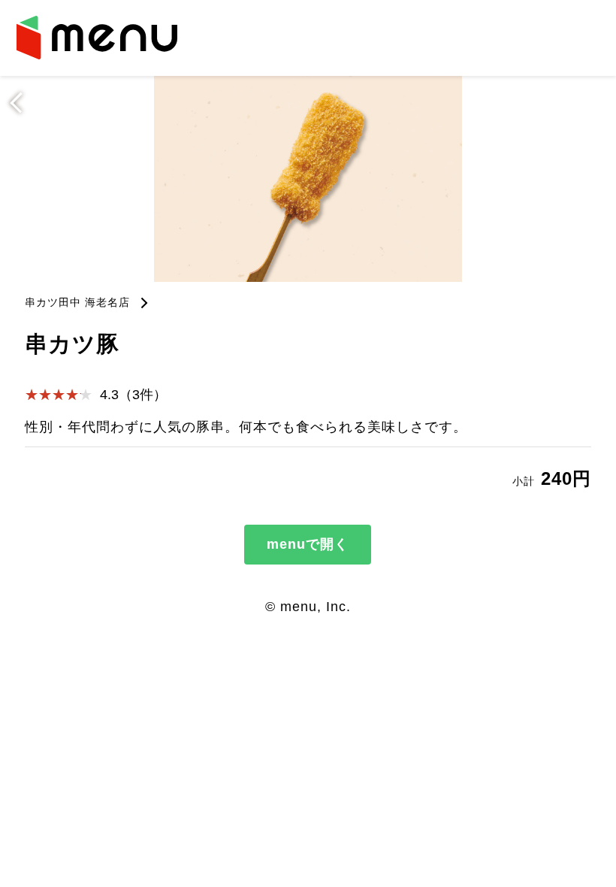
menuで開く (308, 544)
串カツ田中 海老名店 (77, 302)
